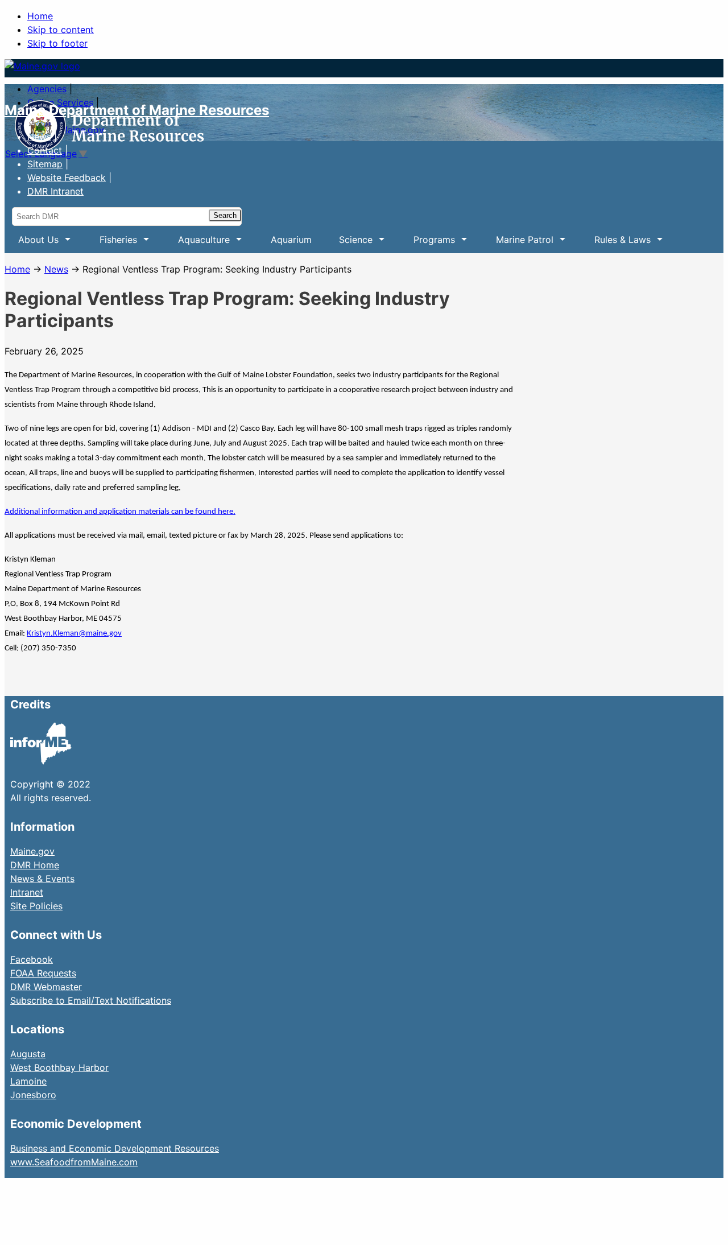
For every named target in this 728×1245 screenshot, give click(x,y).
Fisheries (111, 243)
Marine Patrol (517, 243)
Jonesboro (33, 1094)
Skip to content (60, 29)
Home (40, 16)
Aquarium (291, 239)
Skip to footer (57, 43)
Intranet (26, 892)
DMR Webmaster (46, 986)
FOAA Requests (43, 973)
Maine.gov (32, 851)
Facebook (31, 959)
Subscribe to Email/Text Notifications (90, 1000)
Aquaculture (197, 243)
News (39, 136)
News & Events (42, 878)
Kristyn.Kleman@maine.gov (74, 633)
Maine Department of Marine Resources (137, 110)
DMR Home (34, 865)
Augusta (28, 1054)
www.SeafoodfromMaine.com (74, 1162)
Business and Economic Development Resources (114, 1148)
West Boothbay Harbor (59, 1067)
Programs (427, 243)
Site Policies (36, 906)
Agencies (47, 88)
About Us (32, 243)
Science (349, 243)
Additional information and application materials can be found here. (120, 512)
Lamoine (28, 1081)
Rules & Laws (616, 243)
